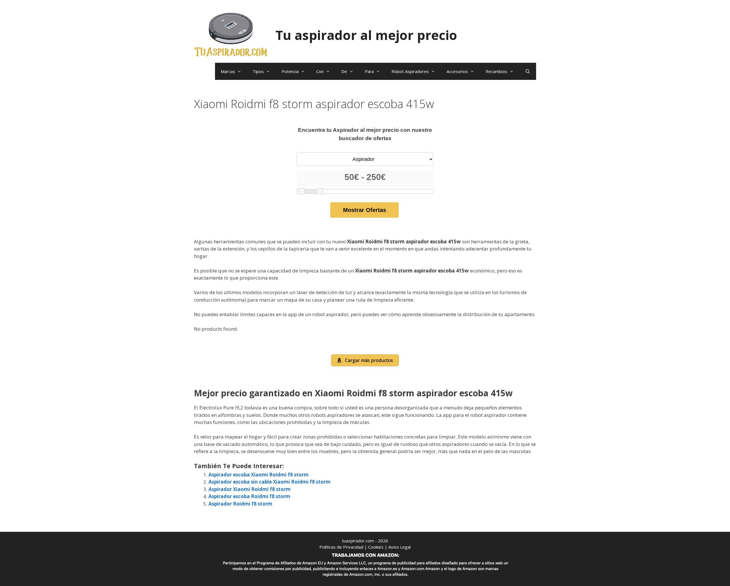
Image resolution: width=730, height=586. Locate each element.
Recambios (496, 71)
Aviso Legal (399, 547)
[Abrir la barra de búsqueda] (527, 71)
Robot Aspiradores (410, 71)
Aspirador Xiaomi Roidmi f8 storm (249, 489)
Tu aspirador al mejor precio (366, 35)
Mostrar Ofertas (364, 210)
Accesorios (457, 71)
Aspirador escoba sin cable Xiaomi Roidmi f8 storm (269, 481)
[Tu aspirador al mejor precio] (231, 34)
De (344, 71)
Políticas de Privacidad (341, 547)
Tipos (258, 71)
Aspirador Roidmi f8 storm (240, 503)
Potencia (290, 71)
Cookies (376, 547)
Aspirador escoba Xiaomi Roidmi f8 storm (258, 474)
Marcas (228, 71)
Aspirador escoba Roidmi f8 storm (249, 496)
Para (369, 71)
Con (320, 71)
